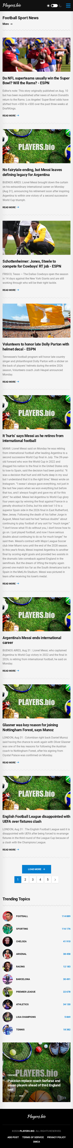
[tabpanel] (36, 1072)
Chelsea (21, 941)
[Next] (55, 879)
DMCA (36, 1141)
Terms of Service (33, 1137)
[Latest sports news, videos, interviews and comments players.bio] (12, 5)
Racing (20, 966)
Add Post (13, 1137)
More (6, 24)
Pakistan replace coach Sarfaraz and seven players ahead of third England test (34, 1085)
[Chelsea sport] (8, 941)
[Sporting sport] (8, 928)
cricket (12, 1075)
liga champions (26, 1017)
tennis (20, 1029)
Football (22, 916)
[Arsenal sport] (8, 953)
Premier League (25, 991)
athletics (22, 1004)
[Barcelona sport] (8, 979)
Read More (9, 115)
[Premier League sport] (8, 991)
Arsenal (21, 954)
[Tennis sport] (8, 1029)
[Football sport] (8, 916)
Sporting (22, 928)
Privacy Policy (56, 1137)
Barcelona (23, 979)
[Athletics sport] (8, 1004)
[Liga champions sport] (8, 1016)
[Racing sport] (8, 966)
